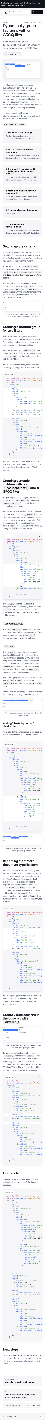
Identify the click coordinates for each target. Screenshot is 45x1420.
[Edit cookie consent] (41, 1416)
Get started (37, 12)
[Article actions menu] (20, 54)
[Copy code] (39, 374)
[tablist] (19, 375)
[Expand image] (22, 70)
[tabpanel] (22, 417)
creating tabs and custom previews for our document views (22, 1361)
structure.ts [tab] (9, 374)
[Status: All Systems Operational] (3, 1416)
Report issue (36, 1405)
